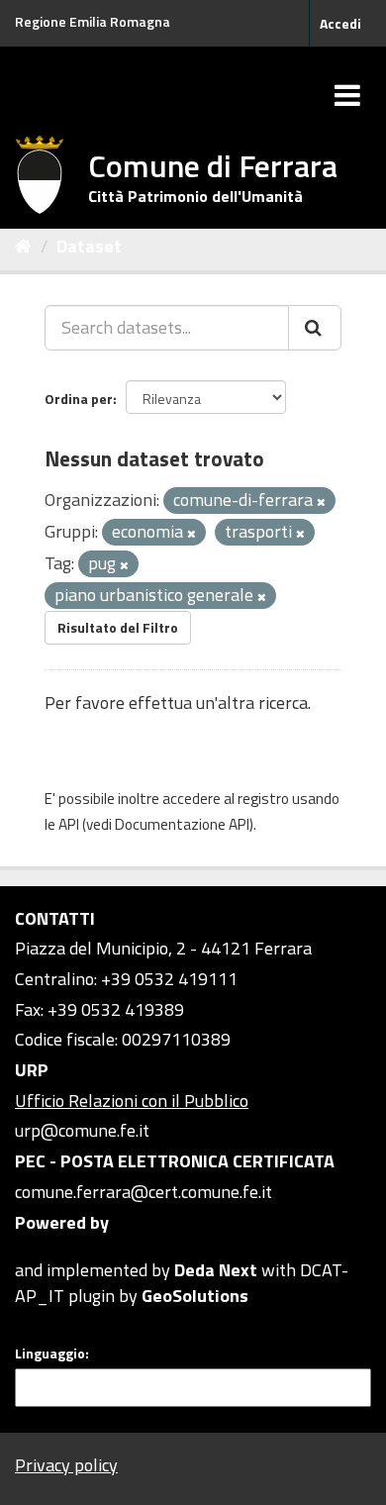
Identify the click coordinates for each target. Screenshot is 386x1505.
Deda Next (215, 1269)
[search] (314, 328)
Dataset (89, 246)
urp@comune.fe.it (82, 1130)
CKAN (48, 1247)
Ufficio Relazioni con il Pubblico (131, 1100)
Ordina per (79, 398)
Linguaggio (50, 1353)
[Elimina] (321, 502)
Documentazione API (182, 824)
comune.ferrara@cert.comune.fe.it (143, 1191)
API (68, 824)
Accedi (340, 23)
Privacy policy (66, 1465)
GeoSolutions (195, 1295)
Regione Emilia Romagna (92, 21)
